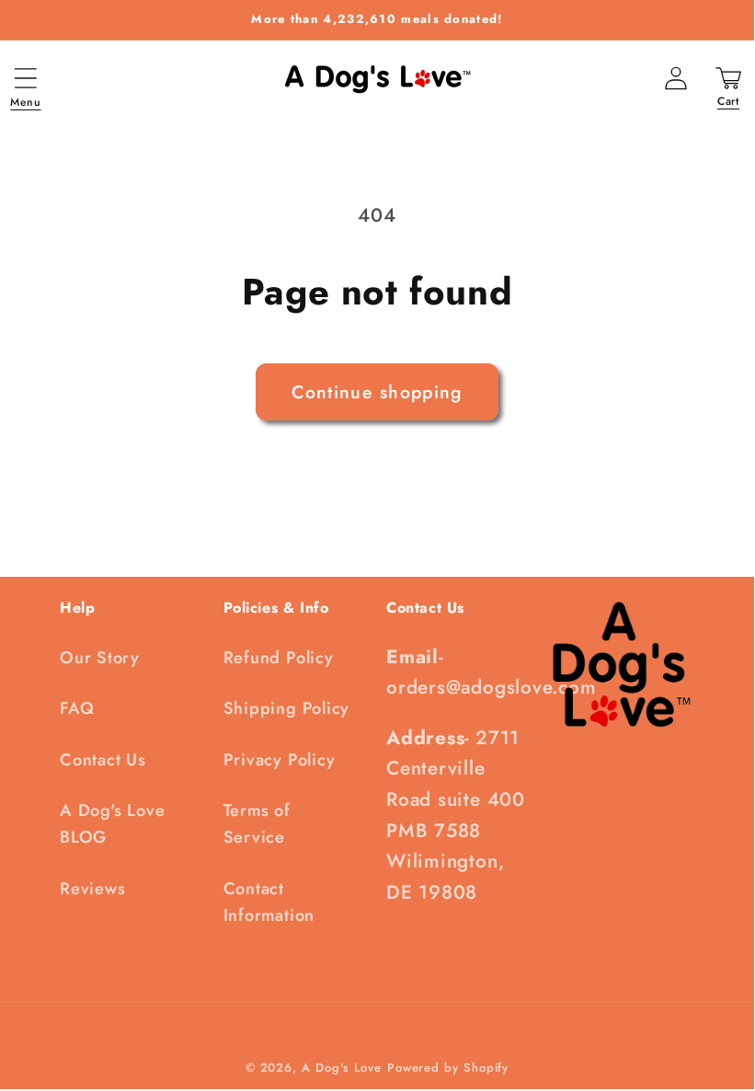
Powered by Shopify (448, 1067)
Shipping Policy (286, 708)
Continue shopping (377, 392)
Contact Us (103, 760)
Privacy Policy (279, 760)
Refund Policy (278, 658)
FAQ (77, 708)
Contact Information (269, 902)
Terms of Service (257, 823)
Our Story (100, 658)
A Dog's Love (342, 1067)
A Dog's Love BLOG (112, 823)
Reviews (92, 889)
